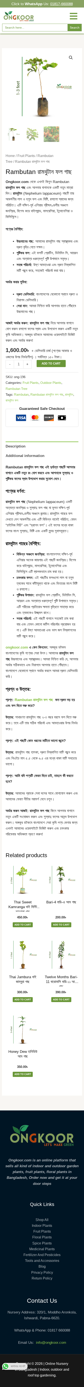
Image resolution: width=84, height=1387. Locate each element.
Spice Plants (42, 1243)
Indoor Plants (42, 1225)
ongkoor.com (17, 647)
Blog (42, 1266)
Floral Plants (42, 1237)
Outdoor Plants (50, 382)
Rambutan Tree (16, 389)
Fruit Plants (26, 156)
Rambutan (21, 394)
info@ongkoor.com (51, 1343)
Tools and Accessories (42, 1260)
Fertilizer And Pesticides (42, 1255)
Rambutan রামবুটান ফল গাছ (46, 394)
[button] (71, 58)
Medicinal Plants (42, 1249)
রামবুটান (69, 394)
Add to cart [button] (22, 924)
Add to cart (51, 363)
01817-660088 (61, 4)
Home (10, 156)
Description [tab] (15, 446)
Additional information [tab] (25, 456)
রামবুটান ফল (12, 400)
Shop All (42, 1220)
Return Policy (42, 1278)
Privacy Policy (42, 1272)
